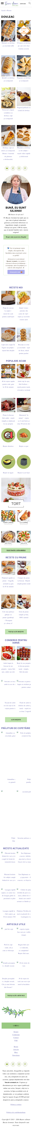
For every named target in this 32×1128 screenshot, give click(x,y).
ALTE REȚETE (16, 720)
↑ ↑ (16, 1025)
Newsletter (16, 1055)
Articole (16, 1049)
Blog (16, 1052)
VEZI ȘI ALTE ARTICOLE (16, 995)
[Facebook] (13, 168)
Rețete (16, 1046)
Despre (16, 1032)
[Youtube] (7, 168)
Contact (16, 1037)
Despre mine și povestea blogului (16, 237)
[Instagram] (19, 168)
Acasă (3, 10)
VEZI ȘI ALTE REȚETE (16, 632)
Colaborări (16, 1035)
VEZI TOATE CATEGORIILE (16, 550)
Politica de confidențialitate (16, 1112)
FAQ (16, 1040)
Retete (9, 10)
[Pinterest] (25, 168)
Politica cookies (16, 1104)
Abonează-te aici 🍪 (16, 272)
